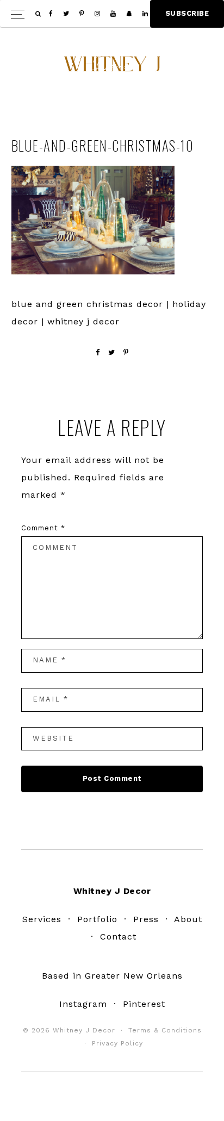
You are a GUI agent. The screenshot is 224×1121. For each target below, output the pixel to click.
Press (146, 919)
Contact (118, 936)
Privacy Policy (117, 1043)
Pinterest (144, 1004)
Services (41, 919)
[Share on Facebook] (98, 352)
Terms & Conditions (165, 1030)
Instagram (83, 1004)
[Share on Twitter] (111, 352)
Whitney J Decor (112, 67)
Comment (43, 528)
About (188, 919)
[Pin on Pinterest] (126, 352)
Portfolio (97, 919)
